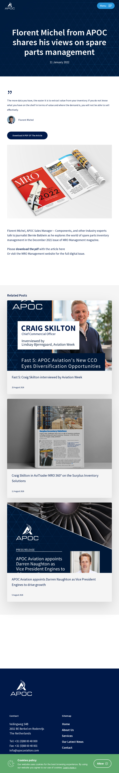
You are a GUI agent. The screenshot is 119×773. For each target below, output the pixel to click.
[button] (106, 5)
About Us (68, 730)
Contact (67, 747)
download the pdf (27, 249)
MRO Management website (38, 253)
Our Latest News (73, 742)
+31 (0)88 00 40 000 (26, 741)
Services (67, 736)
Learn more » (69, 767)
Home (66, 724)
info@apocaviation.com (24, 750)
